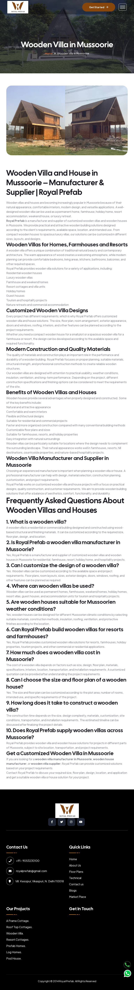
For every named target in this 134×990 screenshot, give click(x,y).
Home (49, 53)
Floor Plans (76, 871)
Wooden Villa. (15, 933)
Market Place (77, 897)
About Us (75, 865)
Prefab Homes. (16, 946)
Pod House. (14, 958)
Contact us (76, 884)
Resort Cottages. (17, 939)
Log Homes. (14, 952)
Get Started (96, 7)
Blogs (73, 890)
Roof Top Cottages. (19, 927)
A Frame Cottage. (17, 921)
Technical (75, 878)
